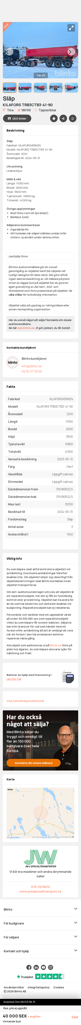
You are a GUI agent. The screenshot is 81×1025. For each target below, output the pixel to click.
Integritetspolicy (39, 987)
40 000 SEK (15, 1016)
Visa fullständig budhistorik (25, 701)
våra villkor (15, 294)
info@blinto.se (32, 366)
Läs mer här (14, 679)
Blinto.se (55, 645)
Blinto (8, 909)
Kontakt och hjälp (16, 951)
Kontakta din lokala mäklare (34, 763)
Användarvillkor (14, 987)
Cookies (58, 987)
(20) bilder (19, 118)
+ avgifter (34, 1016)
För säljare (11, 937)
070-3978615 (40, 887)
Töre (10, 110)
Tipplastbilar (47, 110)
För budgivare (14, 923)
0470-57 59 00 (32, 371)
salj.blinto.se (25, 328)
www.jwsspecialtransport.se (40, 891)
